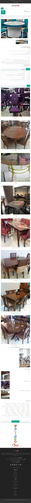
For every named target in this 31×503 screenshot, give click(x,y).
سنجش (22, 57)
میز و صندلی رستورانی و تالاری (24, 60)
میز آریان (3, 46)
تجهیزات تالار (20, 61)
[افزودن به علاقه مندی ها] (18, 118)
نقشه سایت (15, 475)
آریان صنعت (28, 403)
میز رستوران (22, 62)
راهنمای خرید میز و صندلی (17, 406)
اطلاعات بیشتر (15, 118)
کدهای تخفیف (15, 491)
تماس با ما (15, 471)
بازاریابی (15, 492)
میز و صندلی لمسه (16, 63)
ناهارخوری (15, 60)
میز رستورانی (23, 59)
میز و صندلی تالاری (8, 59)
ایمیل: (18, 460)
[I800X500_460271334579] (22, 42)
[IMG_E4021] (18, 42)
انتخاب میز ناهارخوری (13, 403)
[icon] (20, 464)
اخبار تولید (19, 403)
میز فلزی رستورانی (5, 62)
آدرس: (23, 459)
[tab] (28, 69)
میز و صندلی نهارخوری (11, 63)
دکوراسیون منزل (23, 406)
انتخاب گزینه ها (15, 313)
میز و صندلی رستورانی (16, 415)
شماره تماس (27, 10)
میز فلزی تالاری (13, 62)
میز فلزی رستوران (10, 62)
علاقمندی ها (15, 483)
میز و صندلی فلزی (18, 60)
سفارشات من (15, 495)
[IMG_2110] (14, 28)
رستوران (26, 59)
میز (27, 62)
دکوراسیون (28, 406)
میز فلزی (21, 59)
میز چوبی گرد (25, 62)
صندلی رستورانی (23, 409)
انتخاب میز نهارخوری (7, 403)
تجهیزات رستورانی (17, 61)
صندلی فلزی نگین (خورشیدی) (15, 117)
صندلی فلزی (4, 61)
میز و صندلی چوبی (4, 415)
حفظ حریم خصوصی (15, 474)
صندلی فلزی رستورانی (12, 409)
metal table (26, 61)
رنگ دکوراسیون (4, 406)
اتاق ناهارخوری (23, 403)
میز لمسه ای (26, 63)
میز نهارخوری (14, 59)
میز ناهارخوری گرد (27, 415)
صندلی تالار (11, 61)
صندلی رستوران (8, 61)
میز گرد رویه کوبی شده (1, 46)
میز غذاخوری (27, 412)
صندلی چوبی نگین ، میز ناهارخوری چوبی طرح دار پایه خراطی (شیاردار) (15, 279)
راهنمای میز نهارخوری (9, 406)
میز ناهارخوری (18, 59)
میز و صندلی (11, 59)
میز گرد (2, 62)
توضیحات (28, 69)
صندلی (13, 61)
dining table (23, 61)
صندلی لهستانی (6, 409)
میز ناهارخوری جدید (8, 412)
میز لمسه (29, 63)
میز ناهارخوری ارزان (14, 412)
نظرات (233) (23, 69)
